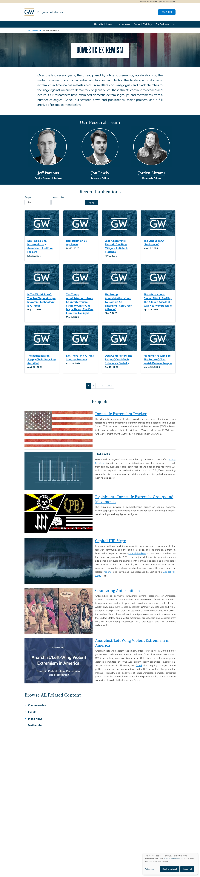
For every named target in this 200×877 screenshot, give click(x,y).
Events (136, 24)
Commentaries (37, 705)
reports (107, 572)
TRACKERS (167, 12)
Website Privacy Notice (173, 859)
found (139, 665)
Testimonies (35, 725)
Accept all (187, 869)
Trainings (147, 24)
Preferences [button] (149, 869)
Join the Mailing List (167, 2)
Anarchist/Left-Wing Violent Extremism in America (132, 643)
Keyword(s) (58, 197)
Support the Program (148, 2)
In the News (124, 24)
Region (28, 197)
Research (110, 24)
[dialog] (170, 863)
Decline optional (169, 869)
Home (27, 30)
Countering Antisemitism (117, 590)
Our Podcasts (162, 24)
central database (137, 553)
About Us (98, 24)
